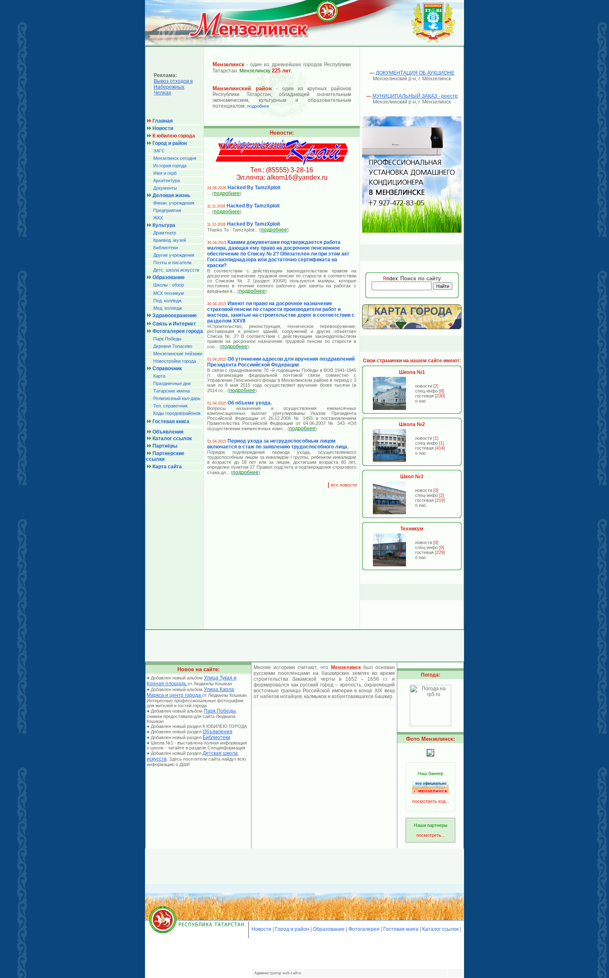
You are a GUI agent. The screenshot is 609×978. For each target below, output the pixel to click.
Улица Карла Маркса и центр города (190, 692)
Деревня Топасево (172, 346)
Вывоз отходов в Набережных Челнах (173, 87)
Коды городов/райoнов (177, 413)
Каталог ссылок (440, 929)
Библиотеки (165, 247)
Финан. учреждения (173, 202)
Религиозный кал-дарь (177, 398)
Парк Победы (167, 338)
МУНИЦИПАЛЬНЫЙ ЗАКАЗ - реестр (415, 96)
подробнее (258, 106)
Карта (159, 375)
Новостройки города (174, 361)
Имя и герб (164, 173)
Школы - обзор (168, 284)
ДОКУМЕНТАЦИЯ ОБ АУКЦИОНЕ (415, 73)
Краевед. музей (169, 240)
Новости (261, 929)
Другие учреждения (173, 255)
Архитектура (166, 180)
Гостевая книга (400, 929)
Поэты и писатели (172, 262)
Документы (165, 187)
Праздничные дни (172, 383)
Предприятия (167, 210)
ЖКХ (158, 217)
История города (169, 165)
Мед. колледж (167, 308)
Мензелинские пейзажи (177, 353)
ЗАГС (159, 150)
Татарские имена (171, 390)
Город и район (292, 929)
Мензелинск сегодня (174, 158)
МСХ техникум (168, 293)
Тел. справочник (170, 405)
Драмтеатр (164, 232)
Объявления (217, 732)
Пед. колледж (167, 300)
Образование (329, 929)
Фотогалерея (363, 929)
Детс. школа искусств (176, 269)
